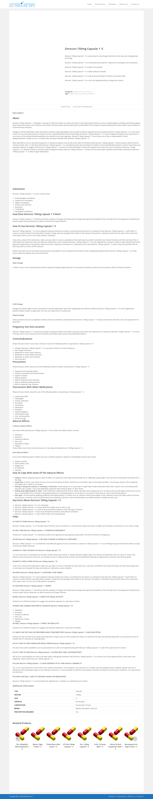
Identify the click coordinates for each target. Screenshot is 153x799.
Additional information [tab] (82, 107)
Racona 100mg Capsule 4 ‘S (131, 745)
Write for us (131, 796)
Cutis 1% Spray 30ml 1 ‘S (84, 745)
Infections (88, 92)
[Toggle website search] (143, 4)
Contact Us (140, 796)
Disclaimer (112, 796)
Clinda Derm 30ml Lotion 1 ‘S (37, 745)
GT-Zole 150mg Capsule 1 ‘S (53, 745)
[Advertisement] (76, 30)
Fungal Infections (79, 92)
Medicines (91, 94)
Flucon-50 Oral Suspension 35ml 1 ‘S (100, 746)
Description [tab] (65, 107)
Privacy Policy (121, 796)
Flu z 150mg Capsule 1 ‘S (68, 745)
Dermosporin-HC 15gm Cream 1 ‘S (115, 745)
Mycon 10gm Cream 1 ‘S (22, 745)
